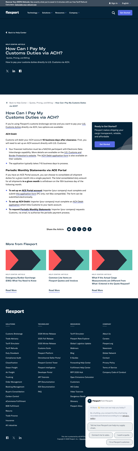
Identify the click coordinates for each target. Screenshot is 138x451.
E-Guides (74, 358)
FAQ (40, 391)
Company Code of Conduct (114, 372)
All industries (11, 425)
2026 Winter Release (47, 334)
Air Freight (10, 372)
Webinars (74, 348)
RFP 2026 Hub (76, 372)
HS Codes (74, 387)
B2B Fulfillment (12, 406)
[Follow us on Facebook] (20, 71)
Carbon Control (12, 396)
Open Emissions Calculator (82, 377)
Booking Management (15, 387)
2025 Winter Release (47, 343)
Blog (72, 353)
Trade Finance (12, 415)
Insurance (10, 420)
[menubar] (67, 13)
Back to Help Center (18, 103)
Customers (75, 382)
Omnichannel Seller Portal (49, 358)
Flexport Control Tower (48, 362)
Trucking (9, 377)
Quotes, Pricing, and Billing (18, 58)
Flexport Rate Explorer (79, 338)
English (125, 3)
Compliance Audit (13, 358)
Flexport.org (108, 343)
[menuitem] (33, 13)
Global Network (109, 353)
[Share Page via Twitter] (79, 229)
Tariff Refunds (12, 348)
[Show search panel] (113, 12)
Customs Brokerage (14, 334)
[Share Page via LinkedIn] (84, 229)
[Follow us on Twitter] (7, 71)
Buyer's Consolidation (15, 391)
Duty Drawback (12, 353)
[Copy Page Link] (74, 229)
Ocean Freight (12, 367)
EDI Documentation (46, 387)
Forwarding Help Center (80, 362)
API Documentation (46, 382)
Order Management (14, 382)
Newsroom (107, 348)
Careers (106, 338)
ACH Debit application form (54, 155)
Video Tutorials (76, 391)
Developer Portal (45, 372)
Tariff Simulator (12, 343)
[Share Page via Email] (69, 229)
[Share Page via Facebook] (89, 229)
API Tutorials (43, 377)
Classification (12, 362)
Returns (9, 411)
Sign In (114, 3)
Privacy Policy (109, 362)
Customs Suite (44, 348)
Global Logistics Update (80, 343)
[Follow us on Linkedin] (13, 71)
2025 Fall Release (45, 338)
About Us (107, 334)
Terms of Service (110, 367)
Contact (106, 358)
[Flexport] (12, 13)
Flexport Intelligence (46, 367)
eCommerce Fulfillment (16, 401)
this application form (26, 193)
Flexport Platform (45, 353)
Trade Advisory (12, 338)
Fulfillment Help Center (80, 367)
